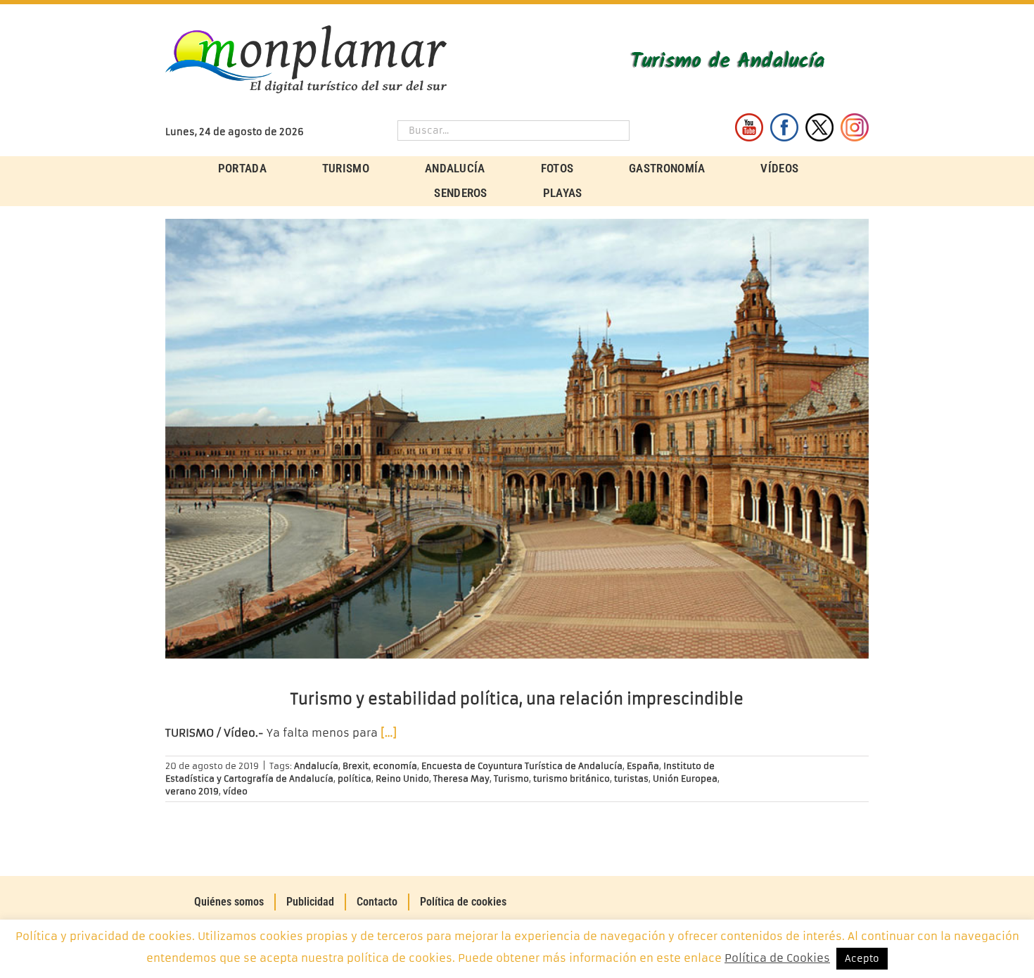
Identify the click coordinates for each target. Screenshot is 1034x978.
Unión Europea (685, 778)
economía (395, 766)
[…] (389, 732)
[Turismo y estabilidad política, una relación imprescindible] (517, 439)
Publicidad (310, 901)
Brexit (356, 766)
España (643, 766)
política (354, 778)
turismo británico (571, 778)
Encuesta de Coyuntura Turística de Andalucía (522, 766)
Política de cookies (463, 901)
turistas (631, 778)
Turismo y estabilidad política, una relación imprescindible (517, 699)
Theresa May (461, 778)
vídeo (235, 791)
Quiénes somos (229, 901)
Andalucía (316, 766)
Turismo (511, 778)
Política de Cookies (777, 958)
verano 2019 (192, 791)
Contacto (377, 901)
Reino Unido (402, 778)
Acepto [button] (862, 959)
